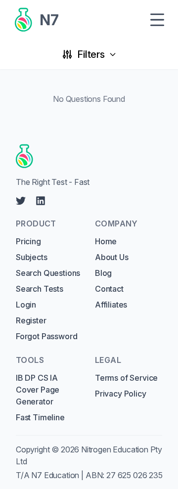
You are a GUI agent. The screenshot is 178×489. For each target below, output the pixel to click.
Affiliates (111, 305)
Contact (109, 289)
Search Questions (48, 273)
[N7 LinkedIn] (40, 201)
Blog (103, 273)
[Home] (85, 156)
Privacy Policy (120, 394)
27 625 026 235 (134, 475)
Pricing (28, 241)
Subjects (31, 257)
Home (106, 241)
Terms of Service (126, 378)
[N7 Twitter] (21, 201)
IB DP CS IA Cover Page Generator (37, 389)
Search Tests (39, 289)
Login (26, 305)
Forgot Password (46, 336)
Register (31, 320)
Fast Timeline (40, 417)
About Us (112, 257)
